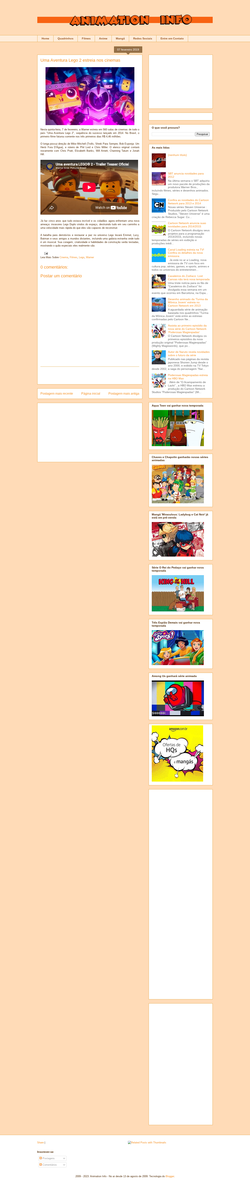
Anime (103, 38)
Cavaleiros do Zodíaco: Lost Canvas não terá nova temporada (189, 277)
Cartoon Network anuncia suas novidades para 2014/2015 (187, 224)
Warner (90, 257)
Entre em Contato (172, 38)
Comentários (49, 1164)
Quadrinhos (65, 38)
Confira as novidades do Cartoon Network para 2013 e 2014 (188, 201)
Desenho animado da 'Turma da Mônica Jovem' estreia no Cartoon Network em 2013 (188, 302)
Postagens (48, 1158)
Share (40, 1142)
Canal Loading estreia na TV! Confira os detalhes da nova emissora (186, 253)
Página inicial (90, 393)
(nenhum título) (177, 155)
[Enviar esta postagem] (45, 253)
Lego (81, 257)
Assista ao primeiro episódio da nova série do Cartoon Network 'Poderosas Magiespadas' (187, 329)
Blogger (170, 1176)
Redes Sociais (142, 38)
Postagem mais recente (56, 393)
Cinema (64, 257)
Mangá (120, 38)
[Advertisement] (90, 375)
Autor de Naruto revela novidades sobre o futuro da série (189, 353)
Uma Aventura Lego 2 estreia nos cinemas (80, 60)
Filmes (86, 38)
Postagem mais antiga (123, 393)
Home (45, 38)
